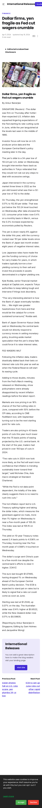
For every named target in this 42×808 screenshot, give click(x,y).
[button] (3, 4)
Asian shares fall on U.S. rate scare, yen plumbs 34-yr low (10, 689)
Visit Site (21, 667)
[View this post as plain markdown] (34, 36)
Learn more (8, 796)
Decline (33, 802)
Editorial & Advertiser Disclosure (17, 50)
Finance (6, 14)
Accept (21, 802)
